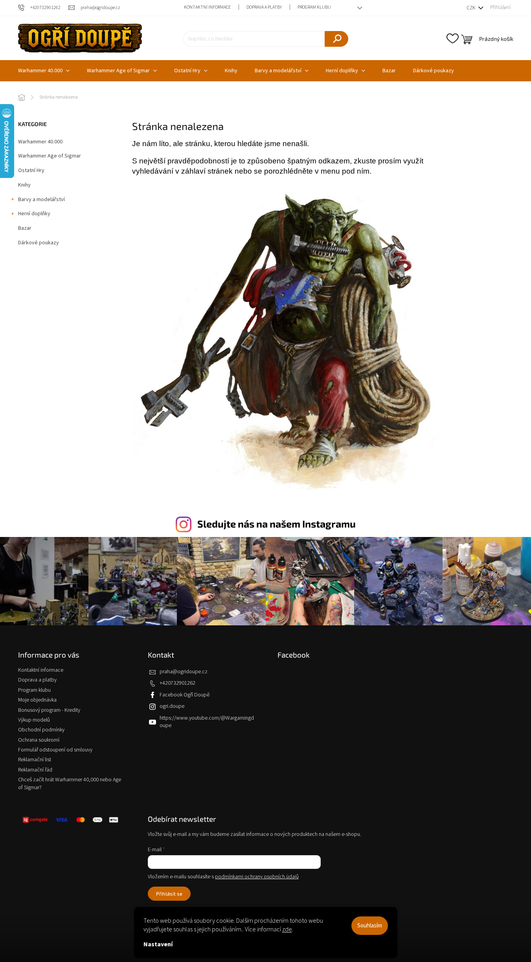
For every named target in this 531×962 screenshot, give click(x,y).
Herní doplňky (34, 214)
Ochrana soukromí (38, 740)
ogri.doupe (172, 706)
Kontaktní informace (207, 7)
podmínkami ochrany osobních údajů (257, 877)
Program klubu (314, 7)
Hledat (336, 39)
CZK (471, 7)
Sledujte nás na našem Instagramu (276, 524)
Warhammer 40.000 (40, 142)
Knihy (24, 185)
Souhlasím (369, 926)
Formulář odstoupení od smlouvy (55, 750)
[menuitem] (43, 70)
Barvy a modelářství (41, 199)
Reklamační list (34, 760)
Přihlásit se (169, 894)
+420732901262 (177, 683)
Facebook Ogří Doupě (184, 695)
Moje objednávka (37, 700)
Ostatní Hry (31, 170)
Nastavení (158, 944)
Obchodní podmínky (41, 730)
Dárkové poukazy (38, 243)
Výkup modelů (34, 720)
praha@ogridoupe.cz (184, 672)
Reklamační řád (35, 770)
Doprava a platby (264, 7)
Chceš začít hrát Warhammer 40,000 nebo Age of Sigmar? (69, 783)
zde (287, 929)
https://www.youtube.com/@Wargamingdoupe (207, 721)
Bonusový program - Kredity (49, 710)
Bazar (24, 228)
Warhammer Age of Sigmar (49, 156)
